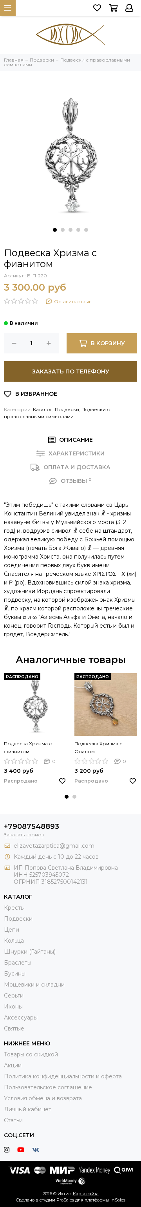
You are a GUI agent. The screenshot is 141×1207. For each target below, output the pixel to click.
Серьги (14, 995)
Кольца (14, 940)
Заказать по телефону (70, 371)
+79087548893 (31, 826)
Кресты (14, 907)
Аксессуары (21, 1017)
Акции (13, 1065)
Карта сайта (86, 1193)
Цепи (11, 929)
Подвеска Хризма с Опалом (98, 747)
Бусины (14, 973)
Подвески (67, 409)
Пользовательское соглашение (48, 1087)
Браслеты (17, 962)
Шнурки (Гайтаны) (30, 951)
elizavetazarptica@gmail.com (54, 845)
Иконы (13, 1006)
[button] (55, 230)
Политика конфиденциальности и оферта (63, 1076)
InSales (117, 1200)
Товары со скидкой (31, 1054)
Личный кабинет (27, 1109)
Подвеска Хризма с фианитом (28, 747)
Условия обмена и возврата (43, 1098)
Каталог (42, 409)
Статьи (13, 1120)
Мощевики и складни (34, 984)
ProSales (65, 1200)
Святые (14, 1028)
